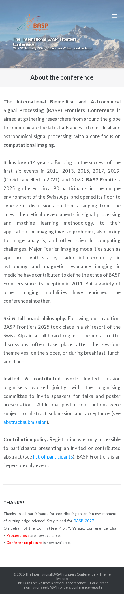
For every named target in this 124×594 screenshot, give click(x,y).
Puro (64, 578)
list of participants (53, 457)
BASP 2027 (84, 521)
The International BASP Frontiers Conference (60, 574)
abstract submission (25, 422)
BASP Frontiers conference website (74, 587)
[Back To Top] (110, 580)
